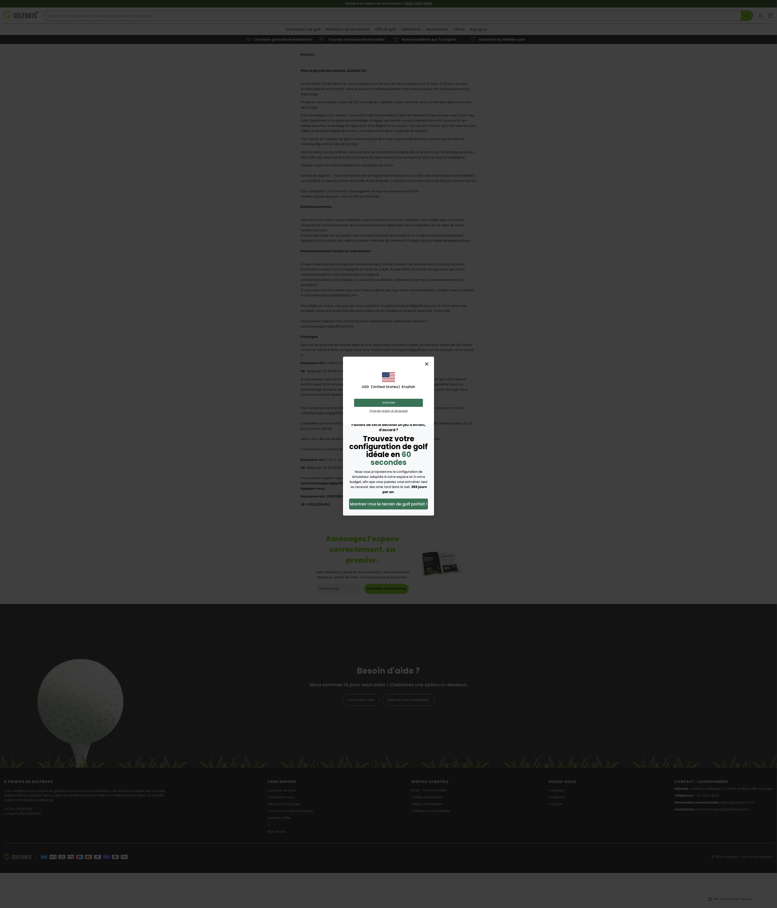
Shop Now (388, 402)
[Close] (427, 364)
